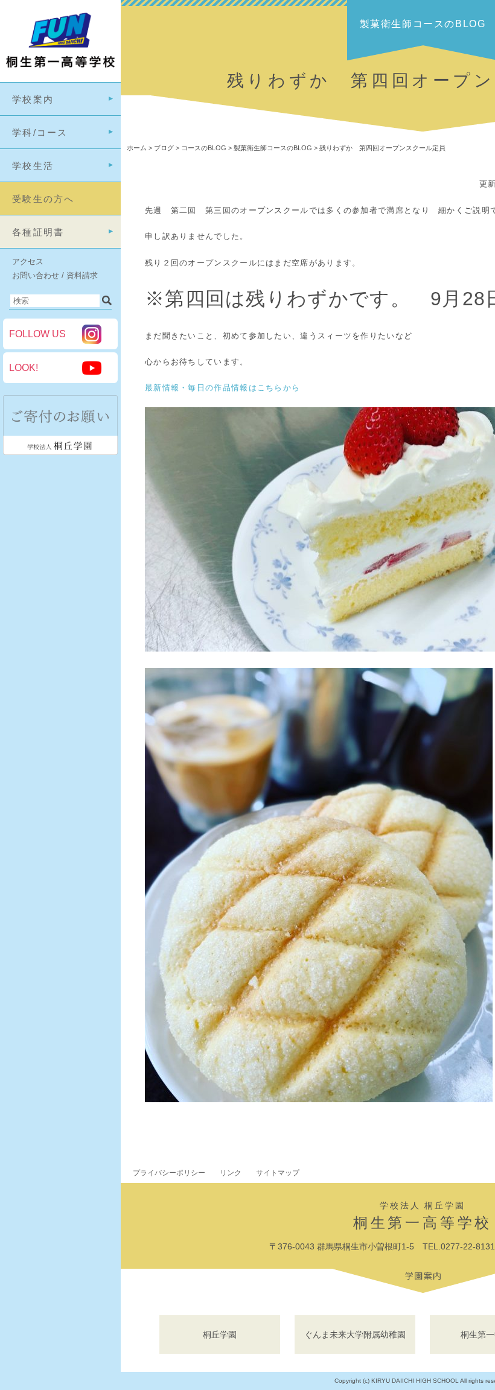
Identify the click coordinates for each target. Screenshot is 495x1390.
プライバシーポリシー (169, 1172)
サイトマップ (277, 1172)
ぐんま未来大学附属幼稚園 (355, 1334)
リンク (230, 1172)
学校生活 (33, 165)
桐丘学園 (220, 1334)
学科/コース (40, 132)
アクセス (27, 261)
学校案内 (33, 99)
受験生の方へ (43, 199)
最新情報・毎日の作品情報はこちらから (222, 387)
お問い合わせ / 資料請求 (55, 275)
